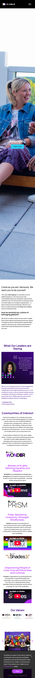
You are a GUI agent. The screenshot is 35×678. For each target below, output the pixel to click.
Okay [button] (17, 671)
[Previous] (3, 641)
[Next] (32, 641)
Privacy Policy (9, 666)
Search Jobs (18, 146)
